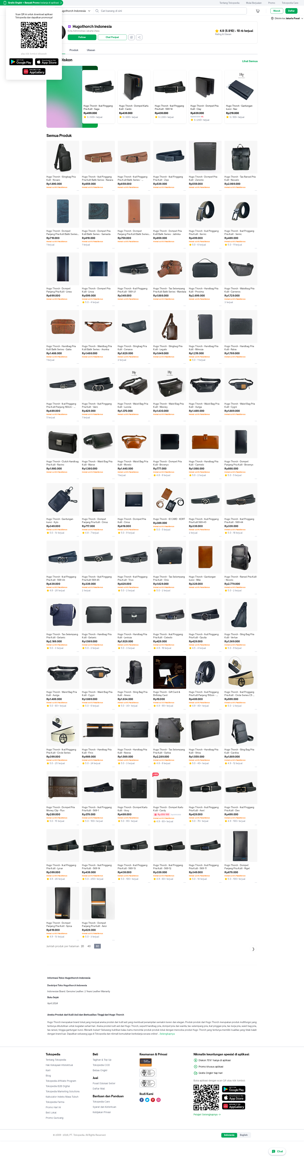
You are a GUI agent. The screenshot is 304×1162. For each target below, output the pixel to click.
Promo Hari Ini (53, 1107)
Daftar (291, 11)
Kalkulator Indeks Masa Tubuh (62, 1096)
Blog (48, 1075)
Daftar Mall (99, 1088)
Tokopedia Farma (55, 1102)
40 (89, 946)
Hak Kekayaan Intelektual (59, 1065)
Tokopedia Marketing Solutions (63, 1091)
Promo (271, 3)
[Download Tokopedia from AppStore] (234, 1097)
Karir (48, 1070)
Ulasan (91, 50)
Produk (73, 50)
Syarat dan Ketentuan (104, 1107)
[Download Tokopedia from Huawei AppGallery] (234, 1106)
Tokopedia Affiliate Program (61, 1080)
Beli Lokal (51, 1112)
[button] (287, 18)
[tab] (74, 50)
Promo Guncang (54, 1117)
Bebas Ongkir (100, 1070)
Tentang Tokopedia (229, 3)
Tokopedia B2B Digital (58, 1086)
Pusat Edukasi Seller (104, 1083)
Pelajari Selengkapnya (205, 1114)
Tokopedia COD (101, 1065)
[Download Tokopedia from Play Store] (234, 1089)
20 (82, 946)
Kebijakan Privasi (102, 1112)
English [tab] (244, 1135)
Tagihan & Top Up (102, 1059)
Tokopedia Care (290, 3)
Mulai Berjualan (254, 3)
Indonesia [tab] (229, 1135)
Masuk (276, 11)
